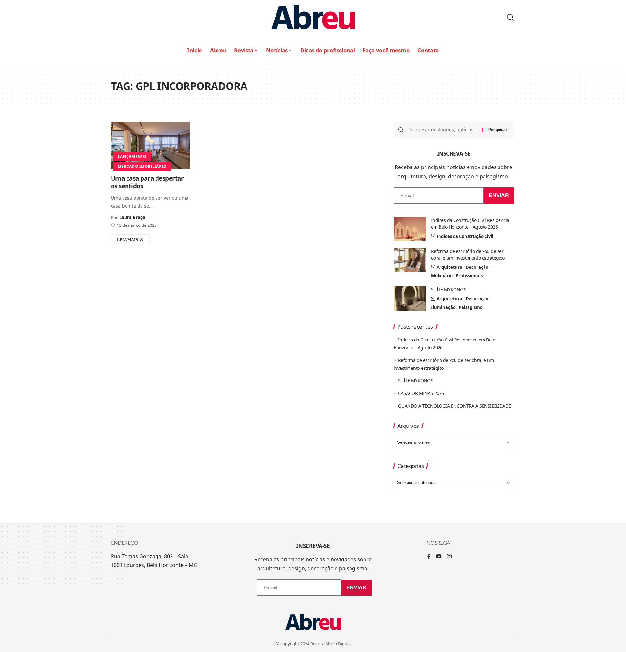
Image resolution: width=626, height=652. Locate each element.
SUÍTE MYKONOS (448, 289)
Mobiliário (442, 276)
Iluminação (443, 307)
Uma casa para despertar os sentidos (147, 182)
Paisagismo (471, 307)
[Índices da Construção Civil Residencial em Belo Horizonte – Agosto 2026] (410, 229)
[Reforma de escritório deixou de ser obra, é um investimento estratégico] (410, 260)
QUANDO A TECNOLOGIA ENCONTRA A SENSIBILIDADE (454, 406)
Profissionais (469, 276)
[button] (510, 17)
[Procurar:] (442, 130)
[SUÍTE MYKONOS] (410, 298)
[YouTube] (439, 556)
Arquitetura (449, 267)
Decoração (477, 267)
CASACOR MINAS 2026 (421, 393)
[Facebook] (429, 556)
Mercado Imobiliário (142, 166)
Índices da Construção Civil (465, 236)
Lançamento (132, 156)
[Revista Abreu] (313, 17)
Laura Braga (132, 217)
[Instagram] (449, 556)
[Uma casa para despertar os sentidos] (150, 145)
